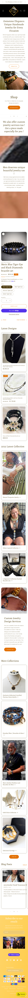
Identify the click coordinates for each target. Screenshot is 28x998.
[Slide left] (10, 911)
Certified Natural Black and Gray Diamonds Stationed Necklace (12, 398)
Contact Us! (10, 649)
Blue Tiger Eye (7, 286)
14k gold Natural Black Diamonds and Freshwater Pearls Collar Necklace (14, 366)
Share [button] (4, 319)
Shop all (14, 109)
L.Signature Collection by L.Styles (13, 986)
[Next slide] (17, 116)
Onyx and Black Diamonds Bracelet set (11, 436)
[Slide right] (17, 911)
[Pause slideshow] (26, 116)
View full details (21, 319)
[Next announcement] (25, 2)
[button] (3, 10)
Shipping (3, 276)
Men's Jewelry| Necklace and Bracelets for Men (11, 784)
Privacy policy (20, 988)
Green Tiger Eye (7, 293)
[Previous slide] (10, 116)
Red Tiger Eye (18, 286)
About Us (14, 66)
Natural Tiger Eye (8, 290)
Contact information (14, 993)
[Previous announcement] (2, 2)
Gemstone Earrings (9, 850)
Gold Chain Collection (9, 812)
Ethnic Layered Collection (11, 548)
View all (14, 856)
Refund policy (12, 988)
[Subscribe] (23, 932)
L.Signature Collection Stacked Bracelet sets (12, 580)
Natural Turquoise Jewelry (11, 497)
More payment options (14, 314)
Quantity (3, 297)
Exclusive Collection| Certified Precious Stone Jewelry (12, 696)
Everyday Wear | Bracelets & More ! (13, 733)
